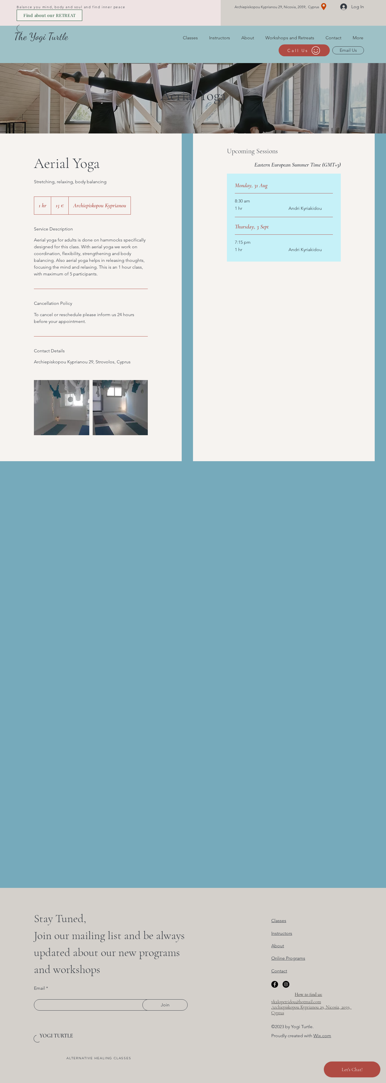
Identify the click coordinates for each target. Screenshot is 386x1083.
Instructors (281, 933)
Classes (278, 920)
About (277, 945)
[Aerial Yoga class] (61, 407)
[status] (297, 165)
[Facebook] (274, 984)
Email (39, 988)
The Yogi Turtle (41, 36)
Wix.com (322, 1035)
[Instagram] (286, 984)
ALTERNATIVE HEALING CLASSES (98, 1058)
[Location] (323, 7)
